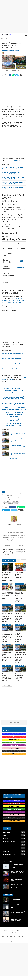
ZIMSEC (4, 848)
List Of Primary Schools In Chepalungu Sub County (13, 499)
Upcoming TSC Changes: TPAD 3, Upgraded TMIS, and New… (17, 906)
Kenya (4, 50)
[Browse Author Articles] (14, 519)
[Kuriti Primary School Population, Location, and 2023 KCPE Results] (5, 453)
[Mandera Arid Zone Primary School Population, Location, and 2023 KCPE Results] (20, 587)
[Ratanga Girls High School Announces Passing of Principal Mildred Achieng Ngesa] (7, 567)
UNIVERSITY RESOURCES (14, 426)
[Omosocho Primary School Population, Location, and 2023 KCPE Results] (20, 668)
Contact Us (9, 938)
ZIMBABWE (12, 930)
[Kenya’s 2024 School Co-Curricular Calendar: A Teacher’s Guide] (20, 567)
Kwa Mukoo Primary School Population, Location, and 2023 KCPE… (17, 433)
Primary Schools (10, 50)
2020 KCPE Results (9, 492)
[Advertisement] (14, 16)
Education (5, 564)
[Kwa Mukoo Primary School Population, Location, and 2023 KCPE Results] (5, 433)
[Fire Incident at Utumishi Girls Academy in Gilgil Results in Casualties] (6, 879)
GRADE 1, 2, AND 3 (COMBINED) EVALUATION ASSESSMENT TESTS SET (14, 399)
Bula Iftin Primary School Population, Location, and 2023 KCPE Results (12, 173)
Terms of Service (21, 938)
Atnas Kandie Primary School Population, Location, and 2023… (17, 440)
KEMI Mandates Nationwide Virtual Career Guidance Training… (17, 866)
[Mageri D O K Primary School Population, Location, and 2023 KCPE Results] (7, 627)
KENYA (5, 930)
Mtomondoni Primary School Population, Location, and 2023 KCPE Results (13, 178)
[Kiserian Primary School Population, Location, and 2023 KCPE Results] (20, 608)
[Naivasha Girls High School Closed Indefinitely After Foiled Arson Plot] (6, 873)
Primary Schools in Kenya (8, 503)
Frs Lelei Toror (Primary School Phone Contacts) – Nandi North (20, 550)
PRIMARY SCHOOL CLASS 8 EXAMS (14, 407)
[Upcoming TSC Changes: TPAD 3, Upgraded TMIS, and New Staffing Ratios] (6, 906)
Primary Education (6, 501)
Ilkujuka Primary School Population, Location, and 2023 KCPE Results (12, 364)
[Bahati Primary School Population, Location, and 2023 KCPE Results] (7, 668)
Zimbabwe (5, 838)
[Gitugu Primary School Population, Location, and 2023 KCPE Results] (7, 608)
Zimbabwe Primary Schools (9, 854)
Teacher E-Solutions (16, 941)
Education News (19, 564)
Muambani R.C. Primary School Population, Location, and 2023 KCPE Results (14, 188)
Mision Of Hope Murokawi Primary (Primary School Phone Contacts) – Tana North (8, 551)
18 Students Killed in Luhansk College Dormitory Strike (17, 912)
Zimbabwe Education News (9, 841)
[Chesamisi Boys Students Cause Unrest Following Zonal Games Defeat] (6, 886)
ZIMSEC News (6, 851)
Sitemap (24, 936)
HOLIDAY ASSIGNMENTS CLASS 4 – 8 (14, 410)
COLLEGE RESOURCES (14, 458)
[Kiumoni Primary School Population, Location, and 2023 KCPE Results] (5, 447)
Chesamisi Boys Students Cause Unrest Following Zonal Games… (16, 886)
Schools (16, 50)
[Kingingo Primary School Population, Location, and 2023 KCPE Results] (20, 627)
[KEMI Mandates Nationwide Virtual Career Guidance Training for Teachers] (6, 866)
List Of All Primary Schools (12, 497)
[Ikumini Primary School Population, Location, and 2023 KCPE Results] (7, 647)
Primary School (15, 501)
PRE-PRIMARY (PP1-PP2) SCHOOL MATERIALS (14, 420)
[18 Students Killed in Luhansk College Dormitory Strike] (6, 913)
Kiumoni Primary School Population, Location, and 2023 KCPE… (17, 447)
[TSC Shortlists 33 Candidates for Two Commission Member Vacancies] (6, 919)
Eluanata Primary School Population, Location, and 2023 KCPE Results (12, 369)
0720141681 (16, 160)
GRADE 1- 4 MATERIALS (14, 423)
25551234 (19, 261)
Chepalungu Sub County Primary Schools (11, 493)
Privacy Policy (14, 938)
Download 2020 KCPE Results (9, 495)
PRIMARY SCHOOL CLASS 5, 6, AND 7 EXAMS (14, 404)
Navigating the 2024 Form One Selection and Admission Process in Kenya (13, 168)
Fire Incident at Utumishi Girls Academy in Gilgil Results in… (16, 879)
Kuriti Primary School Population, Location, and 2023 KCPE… (17, 453)
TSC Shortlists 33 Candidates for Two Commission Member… (16, 919)
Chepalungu (17, 492)
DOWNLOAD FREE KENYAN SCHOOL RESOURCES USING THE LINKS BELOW (14, 390)
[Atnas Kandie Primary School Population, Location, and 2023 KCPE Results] (5, 440)
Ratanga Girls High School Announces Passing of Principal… (17, 899)
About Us (20, 936)
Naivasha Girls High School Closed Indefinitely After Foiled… (17, 873)
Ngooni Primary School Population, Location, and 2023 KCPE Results (11, 359)
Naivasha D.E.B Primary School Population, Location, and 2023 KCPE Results (13, 183)
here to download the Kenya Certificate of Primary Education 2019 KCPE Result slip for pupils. (13, 300)
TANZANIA (14, 932)
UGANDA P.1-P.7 (20, 930)
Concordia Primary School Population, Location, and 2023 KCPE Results (12, 354)
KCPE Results (19, 495)
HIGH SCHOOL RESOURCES (14, 412)
